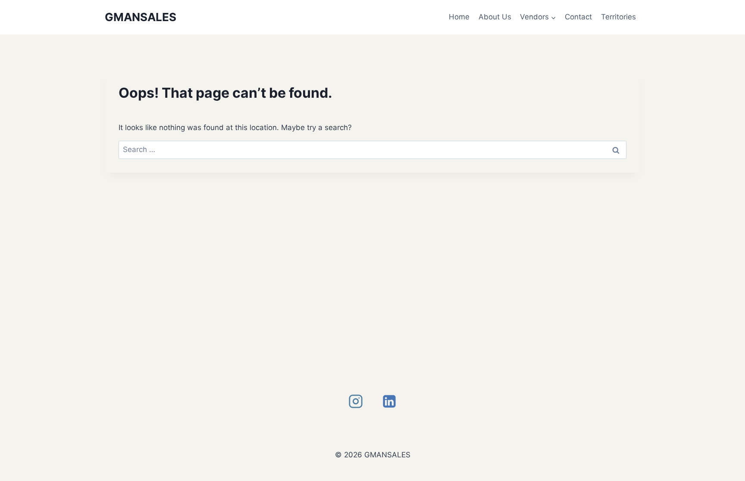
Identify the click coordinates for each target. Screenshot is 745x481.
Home (459, 16)
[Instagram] (355, 401)
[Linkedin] (389, 401)
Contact (578, 16)
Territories (618, 16)
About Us (495, 16)
